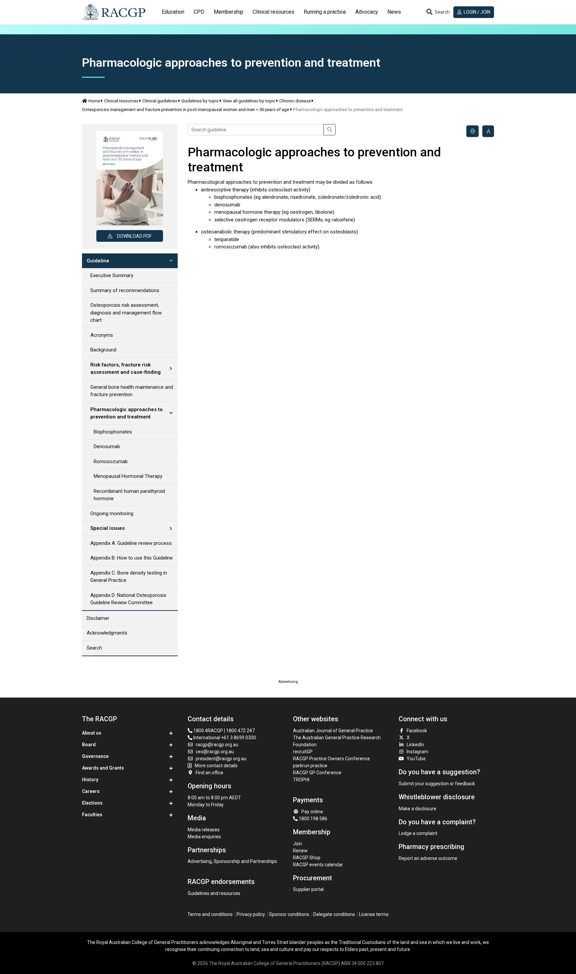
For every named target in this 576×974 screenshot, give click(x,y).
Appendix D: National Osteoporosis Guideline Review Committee (128, 599)
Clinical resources (121, 100)
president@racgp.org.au (221, 758)
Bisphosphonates (113, 432)
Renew (300, 850)
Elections (92, 803)
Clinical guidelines (159, 100)
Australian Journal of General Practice (333, 730)
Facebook (417, 730)
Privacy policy (251, 914)
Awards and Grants (103, 768)
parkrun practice (310, 765)
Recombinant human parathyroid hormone (129, 495)
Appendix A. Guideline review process (131, 543)
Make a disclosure (417, 808)
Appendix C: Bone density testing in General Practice (128, 577)
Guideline (98, 261)
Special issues (107, 528)
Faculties (92, 814)
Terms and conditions (210, 914)
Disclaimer (98, 618)
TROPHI (301, 779)
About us (91, 733)
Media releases (204, 829)
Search (94, 648)
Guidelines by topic (200, 100)
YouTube (416, 758)
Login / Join (476, 12)
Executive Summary (111, 275)
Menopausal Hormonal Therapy (128, 476)
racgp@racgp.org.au (217, 744)
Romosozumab (111, 461)
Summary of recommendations (124, 290)
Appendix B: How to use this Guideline (131, 558)
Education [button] (173, 12)
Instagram (417, 751)
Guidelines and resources (214, 893)
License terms (374, 914)
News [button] (394, 12)
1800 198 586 (312, 818)
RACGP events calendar (318, 864)
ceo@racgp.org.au (215, 751)
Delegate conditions (334, 914)
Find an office (209, 772)
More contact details (216, 765)
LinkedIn (415, 744)
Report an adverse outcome (428, 858)
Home (94, 100)
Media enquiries (204, 836)
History (90, 779)
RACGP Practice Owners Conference (331, 758)
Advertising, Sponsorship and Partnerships (232, 861)
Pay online (312, 811)
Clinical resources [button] (273, 12)
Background (103, 350)
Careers (91, 791)
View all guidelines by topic (249, 100)
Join (297, 843)
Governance (95, 756)
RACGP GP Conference (317, 772)
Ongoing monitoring (111, 514)
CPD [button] (199, 12)
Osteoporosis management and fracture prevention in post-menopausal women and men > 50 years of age (185, 109)
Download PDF (134, 236)
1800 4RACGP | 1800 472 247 (223, 730)
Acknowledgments (107, 633)
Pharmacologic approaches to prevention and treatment (126, 413)
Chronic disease (295, 100)
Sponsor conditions (289, 914)
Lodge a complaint (418, 833)
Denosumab (107, 446)
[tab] (173, 12)
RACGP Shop (306, 857)
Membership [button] (228, 12)
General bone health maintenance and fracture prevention (131, 391)
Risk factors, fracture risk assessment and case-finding (125, 368)
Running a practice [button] (325, 12)
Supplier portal (308, 889)
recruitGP (303, 751)
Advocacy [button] (366, 12)
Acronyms (101, 335)
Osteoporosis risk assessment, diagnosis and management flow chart (126, 312)
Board (89, 744)
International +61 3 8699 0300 (224, 737)
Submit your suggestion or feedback (437, 783)
